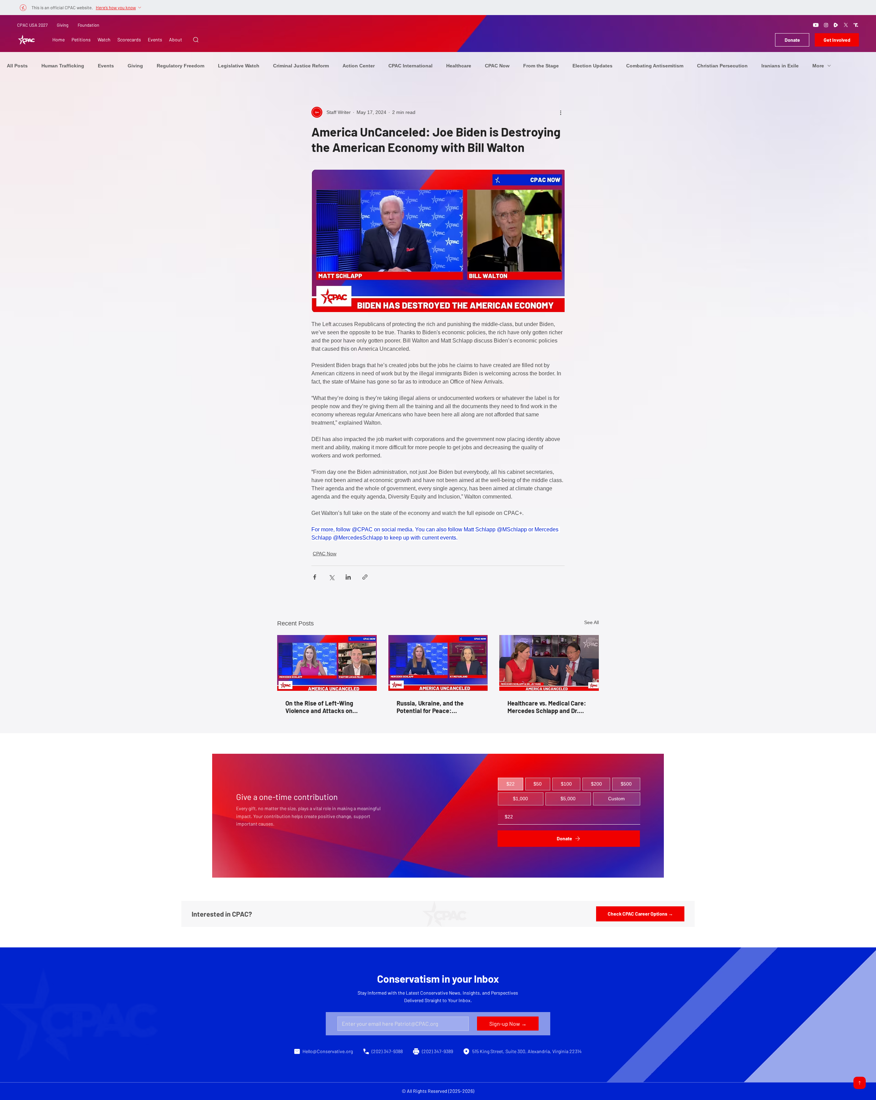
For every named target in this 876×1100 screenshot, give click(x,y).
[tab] (510, 784)
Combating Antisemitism (654, 65)
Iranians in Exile (780, 65)
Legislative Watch (238, 65)
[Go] (859, 1083)
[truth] (856, 25)
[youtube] (816, 25)
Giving (62, 25)
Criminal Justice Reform (301, 65)
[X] (846, 25)
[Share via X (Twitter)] (331, 577)
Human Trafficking (62, 65)
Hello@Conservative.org (327, 1051)
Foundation (88, 25)
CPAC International (410, 65)
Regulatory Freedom (180, 65)
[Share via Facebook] (314, 577)
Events (106, 65)
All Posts (17, 65)
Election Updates (592, 65)
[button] (196, 40)
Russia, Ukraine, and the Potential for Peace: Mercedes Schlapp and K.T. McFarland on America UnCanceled (434, 706)
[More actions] (560, 112)
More (818, 65)
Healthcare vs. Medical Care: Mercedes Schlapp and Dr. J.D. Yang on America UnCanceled (546, 706)
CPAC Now (497, 65)
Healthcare (458, 65)
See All (591, 622)
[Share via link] (365, 577)
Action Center (359, 65)
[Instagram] (826, 25)
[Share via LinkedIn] (348, 577)
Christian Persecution (722, 65)
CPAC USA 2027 (32, 25)
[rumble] (836, 25)
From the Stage (541, 65)
